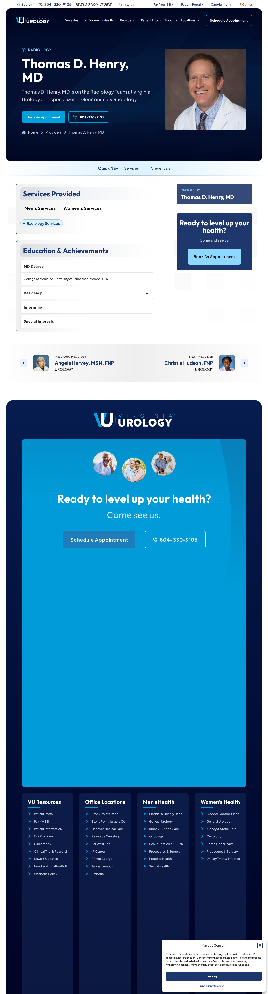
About (169, 20)
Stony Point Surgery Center (108, 821)
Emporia (98, 873)
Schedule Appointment (229, 20)
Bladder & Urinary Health (166, 814)
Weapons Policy (45, 873)
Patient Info (149, 20)
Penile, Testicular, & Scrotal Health (166, 844)
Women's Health (101, 20)
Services (131, 168)
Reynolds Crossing (105, 836)
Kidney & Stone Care (164, 829)
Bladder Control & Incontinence (223, 814)
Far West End (101, 844)
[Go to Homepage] (33, 20)
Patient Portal (191, 4)
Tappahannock (102, 866)
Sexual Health (159, 866)
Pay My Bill (41, 821)
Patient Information (48, 829)
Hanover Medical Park (107, 829)
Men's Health (73, 20)
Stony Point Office (105, 814)
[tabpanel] (86, 223)
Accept (214, 976)
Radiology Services (43, 223)
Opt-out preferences (212, 985)
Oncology (156, 836)
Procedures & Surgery (164, 851)
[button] (260, 945)
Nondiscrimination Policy (50, 866)
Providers (127, 20)
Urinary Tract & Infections (223, 858)
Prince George (102, 858)
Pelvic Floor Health (220, 844)
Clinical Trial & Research (50, 851)
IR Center (245, 4)
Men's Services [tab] (40, 208)
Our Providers (44, 836)
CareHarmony (221, 4)
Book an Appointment (214, 256)
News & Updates (46, 858)
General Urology (161, 821)
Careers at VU (44, 844)
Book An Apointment (43, 117)
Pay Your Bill (162, 4)
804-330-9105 (57, 4)
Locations (188, 20)
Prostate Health (160, 858)
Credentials (160, 168)
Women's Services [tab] (83, 208)
